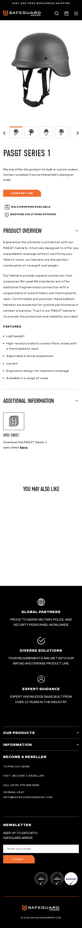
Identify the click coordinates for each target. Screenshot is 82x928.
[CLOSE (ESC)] (41, 70)
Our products (19, 733)
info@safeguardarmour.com (28, 797)
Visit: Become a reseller (23, 775)
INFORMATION (17, 745)
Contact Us (22, 193)
